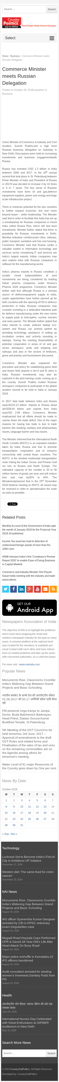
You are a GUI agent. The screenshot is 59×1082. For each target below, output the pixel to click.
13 (45, 806)
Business (15, 56)
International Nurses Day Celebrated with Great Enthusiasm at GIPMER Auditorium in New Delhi (26, 1022)
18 (29, 813)
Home (5, 56)
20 (45, 813)
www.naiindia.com (29, 664)
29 (6, 825)
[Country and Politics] (29, 22)
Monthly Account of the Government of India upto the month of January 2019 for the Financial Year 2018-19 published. (29, 529)
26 (37, 819)
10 (21, 806)
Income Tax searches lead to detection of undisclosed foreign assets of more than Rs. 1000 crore (26, 545)
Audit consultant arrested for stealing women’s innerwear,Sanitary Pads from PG (28, 975)
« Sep (5, 834)
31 (21, 825)
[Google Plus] (29, 589)
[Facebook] (13, 589)
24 (21, 819)
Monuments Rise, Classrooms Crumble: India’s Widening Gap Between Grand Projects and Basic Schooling (29, 683)
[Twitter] (5, 589)
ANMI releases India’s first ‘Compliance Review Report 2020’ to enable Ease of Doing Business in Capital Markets (28, 560)
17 (21, 813)
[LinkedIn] (21, 589)
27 (45, 819)
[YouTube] (37, 589)
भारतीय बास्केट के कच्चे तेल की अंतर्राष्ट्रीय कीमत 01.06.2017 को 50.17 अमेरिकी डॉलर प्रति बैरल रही (29, 699)
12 (37, 806)
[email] (45, 589)
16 (14, 813)
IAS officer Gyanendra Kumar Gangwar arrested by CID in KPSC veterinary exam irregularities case (28, 923)
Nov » (14, 834)
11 (29, 806)
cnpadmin (38, 90)
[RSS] (53, 589)
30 (14, 825)
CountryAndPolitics (20, 1069)
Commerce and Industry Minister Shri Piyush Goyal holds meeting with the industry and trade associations (28, 576)
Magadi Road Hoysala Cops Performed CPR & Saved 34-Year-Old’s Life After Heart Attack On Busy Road (28, 941)
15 (6, 813)
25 (29, 819)
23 (14, 819)
